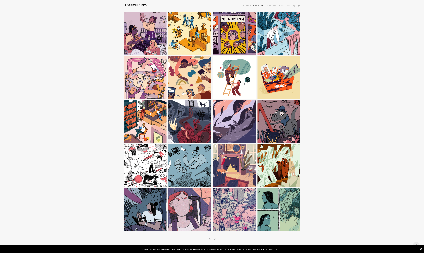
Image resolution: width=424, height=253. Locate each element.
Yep (276, 249)
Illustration (258, 6)
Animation (246, 6)
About (281, 6)
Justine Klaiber (135, 5)
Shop (289, 6)
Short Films (271, 6)
